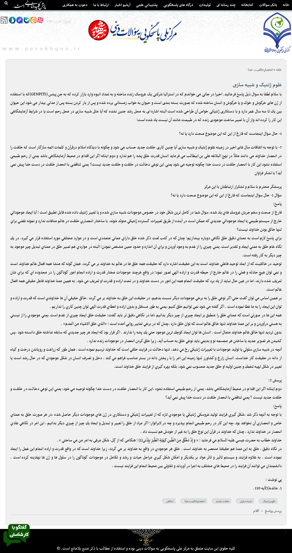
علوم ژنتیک (269, 501)
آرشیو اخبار (122, 5)
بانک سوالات (268, 5)
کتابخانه (247, 5)
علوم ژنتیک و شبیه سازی (257, 85)
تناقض (169, 501)
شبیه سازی (246, 501)
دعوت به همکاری (75, 5)
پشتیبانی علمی (147, 5)
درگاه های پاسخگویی (178, 5)
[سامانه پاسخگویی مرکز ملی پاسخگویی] (16, 548)
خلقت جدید (222, 501)
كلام (256, 511)
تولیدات (205, 5)
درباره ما (146, 540)
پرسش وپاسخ (273, 511)
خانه (286, 5)
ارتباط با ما (101, 5)
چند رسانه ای (226, 5)
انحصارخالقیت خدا (194, 501)
